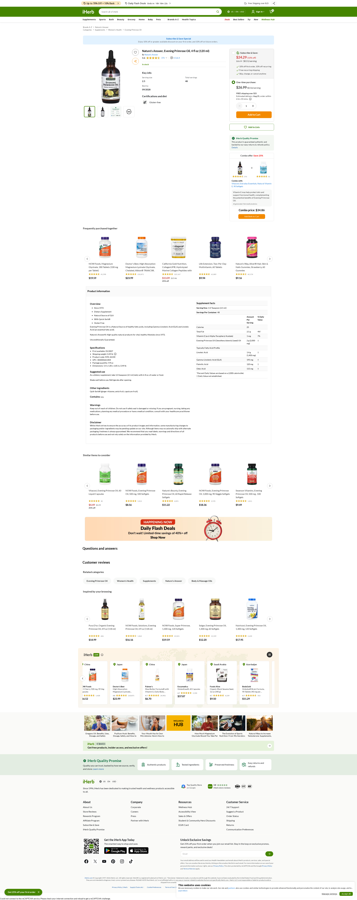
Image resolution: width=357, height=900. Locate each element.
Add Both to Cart (251, 216)
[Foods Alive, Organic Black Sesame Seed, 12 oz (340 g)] (195, 678)
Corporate (136, 807)
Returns (230, 825)
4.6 (143, 57)
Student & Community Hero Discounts (196, 820)
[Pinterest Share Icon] (113, 861)
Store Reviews (90, 811)
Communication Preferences (240, 829)
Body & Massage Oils (202, 581)
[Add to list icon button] (135, 52)
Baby (150, 19)
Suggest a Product (235, 811)
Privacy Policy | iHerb (120, 887)
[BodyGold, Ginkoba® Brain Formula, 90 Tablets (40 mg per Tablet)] (227, 678)
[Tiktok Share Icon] (131, 861)
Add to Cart (105, 256)
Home (142, 19)
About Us (87, 807)
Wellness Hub (267, 19)
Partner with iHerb (140, 820)
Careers (134, 811)
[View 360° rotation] (128, 111)
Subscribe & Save (91, 825)
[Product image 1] (89, 111)
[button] (274, 3)
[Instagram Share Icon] (122, 861)
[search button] (217, 11)
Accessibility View (187, 811)
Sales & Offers (185, 816)
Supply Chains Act (136, 887)
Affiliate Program (91, 820)
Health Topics (189, 19)
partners (231, 888)
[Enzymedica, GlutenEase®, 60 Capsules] (162, 677)
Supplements (89, 19)
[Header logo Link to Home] (88, 11)
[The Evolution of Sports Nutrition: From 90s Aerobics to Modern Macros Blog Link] (232, 726)
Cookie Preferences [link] (154, 887)
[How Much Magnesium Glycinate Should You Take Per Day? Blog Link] (205, 726)
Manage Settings (329, 893)
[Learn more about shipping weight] (115, 354)
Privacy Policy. (218, 866)
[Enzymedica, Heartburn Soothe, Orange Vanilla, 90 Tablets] (259, 678)
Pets (158, 19)
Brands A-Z (173, 19)
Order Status (232, 816)
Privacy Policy (267, 866)
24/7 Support (232, 807)
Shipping (230, 820)
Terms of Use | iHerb (172, 887)
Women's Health (115, 30)
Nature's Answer (101, 27)
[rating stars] (153, 58)
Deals (227, 19)
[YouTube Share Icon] (104, 861)
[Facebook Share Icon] (86, 861)
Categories (87, 30)
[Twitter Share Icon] (95, 861)
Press (133, 816)
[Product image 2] (102, 111)
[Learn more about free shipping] (250, 99)
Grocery (131, 19)
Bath (111, 19)
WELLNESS (178, 723)
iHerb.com (88, 878)
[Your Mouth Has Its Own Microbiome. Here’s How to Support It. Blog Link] (152, 726)
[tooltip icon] (102, 654)
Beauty (120, 19)
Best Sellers (238, 19)
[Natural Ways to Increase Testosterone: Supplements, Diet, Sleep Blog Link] (260, 726)
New (256, 19)
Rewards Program (91, 816)
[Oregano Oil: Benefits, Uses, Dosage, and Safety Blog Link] (97, 726)
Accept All (346, 893)
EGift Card (183, 825)
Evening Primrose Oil (133, 30)
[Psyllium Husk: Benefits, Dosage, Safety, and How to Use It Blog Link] (125, 726)
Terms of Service (189, 869)
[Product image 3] (115, 111)
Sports (102, 19)
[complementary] (154, 887)
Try (248, 19)
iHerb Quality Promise (93, 829)
